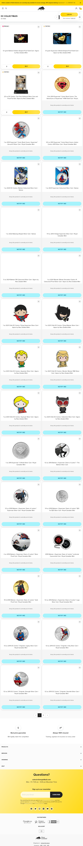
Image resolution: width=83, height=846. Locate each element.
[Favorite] (38, 26)
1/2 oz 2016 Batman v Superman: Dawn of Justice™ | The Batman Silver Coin (62, 463)
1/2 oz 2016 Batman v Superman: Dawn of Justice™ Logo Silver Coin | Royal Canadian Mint (62, 601)
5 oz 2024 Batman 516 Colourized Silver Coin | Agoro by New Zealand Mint (21, 280)
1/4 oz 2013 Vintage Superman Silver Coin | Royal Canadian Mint (62, 234)
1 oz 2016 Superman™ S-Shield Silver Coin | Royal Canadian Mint (21, 463)
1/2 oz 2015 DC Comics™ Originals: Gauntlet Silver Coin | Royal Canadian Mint (62, 692)
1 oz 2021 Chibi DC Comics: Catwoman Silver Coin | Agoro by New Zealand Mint (62, 418)
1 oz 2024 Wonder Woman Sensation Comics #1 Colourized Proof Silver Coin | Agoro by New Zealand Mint (62, 280)
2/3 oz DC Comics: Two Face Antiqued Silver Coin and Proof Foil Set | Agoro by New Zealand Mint (21, 97)
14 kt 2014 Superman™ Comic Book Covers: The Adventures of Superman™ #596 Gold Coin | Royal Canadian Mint (62, 97)
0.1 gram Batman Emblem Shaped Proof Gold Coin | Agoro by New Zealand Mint (21, 51)
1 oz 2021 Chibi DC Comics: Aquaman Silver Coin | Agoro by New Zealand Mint (21, 372)
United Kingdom (45, 843)
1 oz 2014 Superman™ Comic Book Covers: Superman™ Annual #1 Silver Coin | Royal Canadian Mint (21, 143)
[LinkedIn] (43, 808)
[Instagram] (39, 808)
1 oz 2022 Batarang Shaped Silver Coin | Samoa (21, 234)
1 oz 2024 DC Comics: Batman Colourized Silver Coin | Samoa (21, 189)
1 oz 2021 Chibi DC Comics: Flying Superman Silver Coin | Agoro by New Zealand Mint (21, 326)
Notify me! (62, 112)
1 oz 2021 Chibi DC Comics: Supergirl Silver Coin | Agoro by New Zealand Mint (20, 418)
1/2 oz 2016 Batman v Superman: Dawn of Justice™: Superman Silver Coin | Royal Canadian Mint (21, 509)
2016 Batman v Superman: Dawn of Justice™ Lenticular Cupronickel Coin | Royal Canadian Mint (62, 555)
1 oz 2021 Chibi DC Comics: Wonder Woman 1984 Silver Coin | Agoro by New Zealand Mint (62, 372)
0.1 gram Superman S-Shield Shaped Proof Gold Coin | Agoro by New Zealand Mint (62, 51)
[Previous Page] (57, 17)
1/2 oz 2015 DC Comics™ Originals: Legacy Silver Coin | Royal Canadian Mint (21, 646)
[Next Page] (69, 17)
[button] (41, 747)
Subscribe (56, 795)
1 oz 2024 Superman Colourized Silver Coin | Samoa (62, 188)
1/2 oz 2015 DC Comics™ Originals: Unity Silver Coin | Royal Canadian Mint (62, 646)
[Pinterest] (51, 808)
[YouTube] (47, 808)
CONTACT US (71, 3)
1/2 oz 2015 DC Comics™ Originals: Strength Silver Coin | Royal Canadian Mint (21, 692)
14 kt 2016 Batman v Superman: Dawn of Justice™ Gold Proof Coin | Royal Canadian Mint (21, 601)
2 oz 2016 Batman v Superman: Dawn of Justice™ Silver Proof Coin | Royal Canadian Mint (21, 555)
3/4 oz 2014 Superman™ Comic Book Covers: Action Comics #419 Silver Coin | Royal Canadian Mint (62, 143)
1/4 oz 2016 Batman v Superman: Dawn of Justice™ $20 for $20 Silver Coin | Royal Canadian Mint (62, 509)
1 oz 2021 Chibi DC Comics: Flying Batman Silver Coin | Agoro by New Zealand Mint (62, 326)
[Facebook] (31, 808)
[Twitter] (35, 808)
